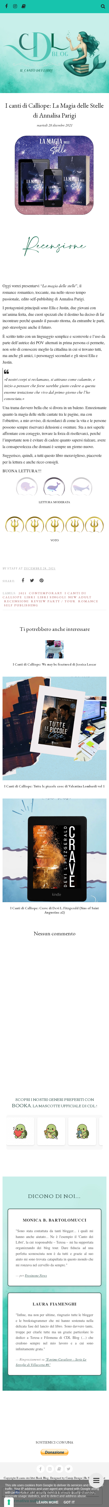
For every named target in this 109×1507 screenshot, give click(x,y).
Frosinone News (36, 1275)
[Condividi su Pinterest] (42, 581)
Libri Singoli (52, 597)
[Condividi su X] (32, 581)
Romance (88, 601)
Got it (69, 1502)
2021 (23, 593)
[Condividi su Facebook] (23, 581)
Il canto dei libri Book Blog (32, 1478)
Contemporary (45, 593)
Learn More (48, 1502)
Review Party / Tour (53, 601)
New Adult (80, 597)
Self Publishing (21, 605)
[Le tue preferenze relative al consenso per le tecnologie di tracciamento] (9, 1502)
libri (29, 597)
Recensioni (16, 601)
